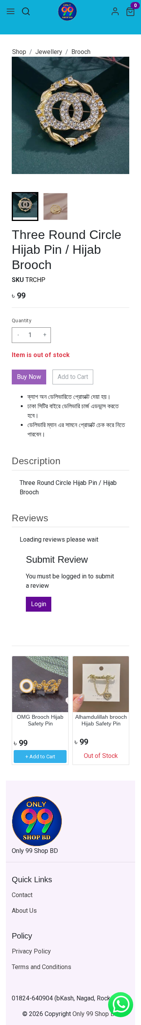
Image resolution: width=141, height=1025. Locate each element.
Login (38, 604)
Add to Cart (73, 377)
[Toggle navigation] (10, 11)
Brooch (80, 52)
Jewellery (48, 52)
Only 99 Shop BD (95, 1014)
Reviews (30, 518)
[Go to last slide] (24, 206)
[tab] (70, 461)
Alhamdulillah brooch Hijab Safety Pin (101, 720)
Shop (19, 52)
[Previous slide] (24, 710)
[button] (55, 206)
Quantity (21, 320)
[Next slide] (116, 206)
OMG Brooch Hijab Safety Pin (40, 720)
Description (36, 461)
